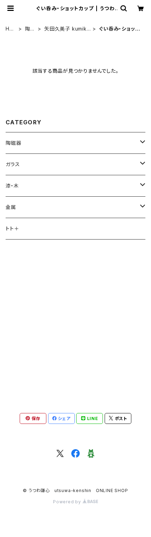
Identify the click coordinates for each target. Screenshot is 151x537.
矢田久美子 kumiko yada (67, 29)
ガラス (13, 164)
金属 (11, 207)
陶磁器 (30, 29)
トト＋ (12, 228)
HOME (10, 29)
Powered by (68, 501)
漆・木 (12, 186)
